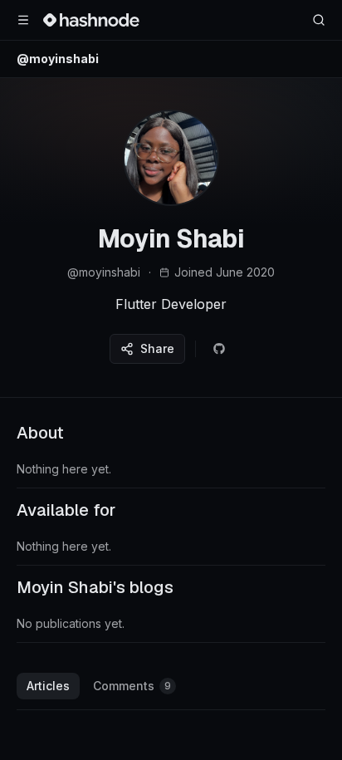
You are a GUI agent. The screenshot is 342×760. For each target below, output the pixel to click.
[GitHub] (219, 349)
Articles (48, 686)
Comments (132, 686)
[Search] (318, 20)
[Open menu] (23, 20)
